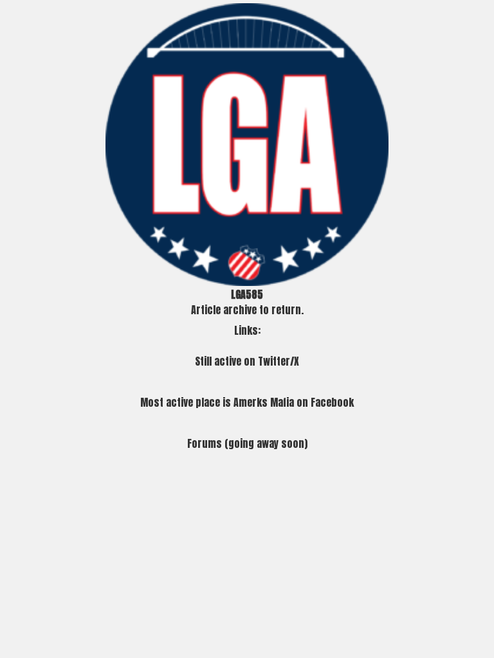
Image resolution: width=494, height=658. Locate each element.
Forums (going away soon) (247, 443)
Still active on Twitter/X (247, 361)
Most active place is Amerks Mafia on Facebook (247, 402)
